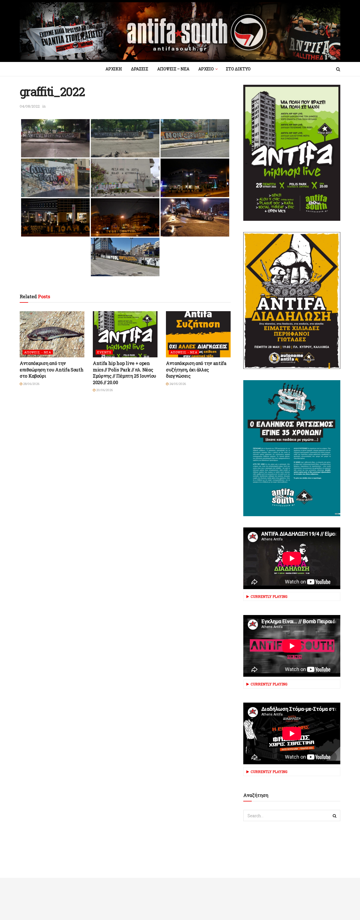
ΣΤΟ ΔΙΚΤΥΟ (238, 69)
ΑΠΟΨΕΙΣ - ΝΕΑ (37, 352)
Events (104, 352)
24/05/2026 (177, 384)
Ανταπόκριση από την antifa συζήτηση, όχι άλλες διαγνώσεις (196, 369)
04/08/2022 (30, 106)
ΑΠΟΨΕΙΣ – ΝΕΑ (173, 69)
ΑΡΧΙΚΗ (113, 69)
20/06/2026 (104, 390)
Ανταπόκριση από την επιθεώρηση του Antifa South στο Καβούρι (51, 369)
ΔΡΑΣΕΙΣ (139, 69)
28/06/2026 (30, 384)
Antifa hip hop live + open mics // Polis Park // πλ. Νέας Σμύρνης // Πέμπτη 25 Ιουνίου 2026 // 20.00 (124, 372)
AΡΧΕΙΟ (206, 69)
